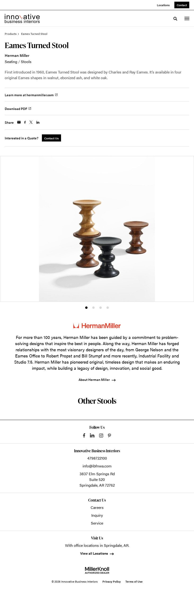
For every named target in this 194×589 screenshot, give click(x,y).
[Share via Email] (19, 122)
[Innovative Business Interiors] (22, 18)
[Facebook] (84, 435)
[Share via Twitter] (31, 122)
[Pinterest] (109, 436)
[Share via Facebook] (25, 122)
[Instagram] (101, 436)
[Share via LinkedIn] (38, 122)
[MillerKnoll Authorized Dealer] (97, 570)
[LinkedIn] (92, 435)
